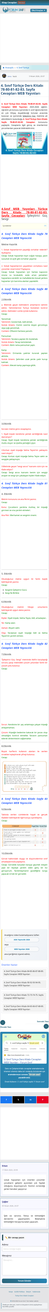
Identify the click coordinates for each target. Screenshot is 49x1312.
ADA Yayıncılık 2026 (22, 940)
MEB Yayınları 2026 (21, 949)
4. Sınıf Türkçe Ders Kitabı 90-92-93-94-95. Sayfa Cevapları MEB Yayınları (22, 984)
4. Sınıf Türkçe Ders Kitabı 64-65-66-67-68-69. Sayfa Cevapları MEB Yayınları (24, 1008)
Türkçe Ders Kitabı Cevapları (24, 1296)
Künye (11, 1292)
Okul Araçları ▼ (39, 10)
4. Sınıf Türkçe (23, 67)
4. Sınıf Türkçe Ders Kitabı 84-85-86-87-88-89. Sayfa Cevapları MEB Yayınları (24, 973)
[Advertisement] (24, 38)
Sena (9, 76)
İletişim (28, 1292)
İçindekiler (24, 226)
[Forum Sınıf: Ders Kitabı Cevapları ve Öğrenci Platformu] (14, 10)
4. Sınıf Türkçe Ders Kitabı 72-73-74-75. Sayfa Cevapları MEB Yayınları (23, 996)
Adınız (5, 1244)
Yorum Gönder (24, 1281)
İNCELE (21, 2)
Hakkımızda (36, 1292)
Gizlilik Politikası (19, 1292)
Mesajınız (6, 1255)
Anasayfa (9, 67)
